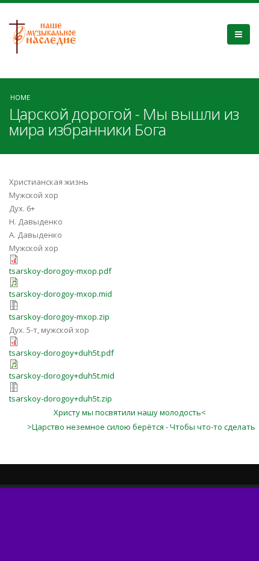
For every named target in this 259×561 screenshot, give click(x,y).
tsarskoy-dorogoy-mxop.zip (59, 316)
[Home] (47, 35)
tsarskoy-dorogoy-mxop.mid (60, 293)
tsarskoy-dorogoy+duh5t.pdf (61, 352)
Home (20, 97)
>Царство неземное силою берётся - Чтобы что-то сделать (141, 426)
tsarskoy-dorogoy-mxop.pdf (60, 270)
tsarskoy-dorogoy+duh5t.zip (60, 398)
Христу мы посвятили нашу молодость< (130, 412)
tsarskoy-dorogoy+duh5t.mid (61, 375)
